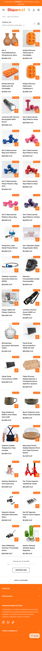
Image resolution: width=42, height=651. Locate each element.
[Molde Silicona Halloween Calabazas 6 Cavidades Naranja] (31, 71)
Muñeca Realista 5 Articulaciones (9, 482)
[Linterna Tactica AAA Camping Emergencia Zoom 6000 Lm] (31, 297)
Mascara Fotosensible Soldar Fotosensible (31, 278)
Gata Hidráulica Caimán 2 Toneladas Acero (10, 548)
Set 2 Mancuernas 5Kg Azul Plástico (9, 151)
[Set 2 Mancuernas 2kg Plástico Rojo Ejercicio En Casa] (31, 169)
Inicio (3, 16)
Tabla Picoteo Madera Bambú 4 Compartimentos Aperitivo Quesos (30, 380)
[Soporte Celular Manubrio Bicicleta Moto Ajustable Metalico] (10, 500)
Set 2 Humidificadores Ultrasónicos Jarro (9, 52)
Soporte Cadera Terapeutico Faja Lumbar (9, 448)
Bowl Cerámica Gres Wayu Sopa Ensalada (31, 413)
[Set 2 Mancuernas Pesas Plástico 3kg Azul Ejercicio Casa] (10, 169)
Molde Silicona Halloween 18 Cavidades (8, 86)
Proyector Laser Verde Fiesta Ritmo (10, 247)
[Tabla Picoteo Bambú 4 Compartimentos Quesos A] (31, 364)
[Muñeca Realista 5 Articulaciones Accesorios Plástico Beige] (10, 469)
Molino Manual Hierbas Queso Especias (29, 548)
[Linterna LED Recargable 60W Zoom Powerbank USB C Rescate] (10, 105)
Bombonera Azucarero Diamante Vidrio (10, 345)
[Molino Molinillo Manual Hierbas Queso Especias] (31, 533)
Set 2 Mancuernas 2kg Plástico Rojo (30, 182)
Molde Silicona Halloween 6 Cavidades (29, 52)
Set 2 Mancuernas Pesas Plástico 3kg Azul (10, 183)
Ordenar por (6, 22)
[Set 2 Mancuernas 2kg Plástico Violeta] (31, 202)
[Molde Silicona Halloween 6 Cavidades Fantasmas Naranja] (31, 38)
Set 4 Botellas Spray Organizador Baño (31, 247)
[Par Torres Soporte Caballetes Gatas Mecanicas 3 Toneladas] (31, 469)
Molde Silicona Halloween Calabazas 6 (29, 86)
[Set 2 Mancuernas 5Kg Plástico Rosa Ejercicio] (31, 105)
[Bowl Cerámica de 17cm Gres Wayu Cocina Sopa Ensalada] (31, 400)
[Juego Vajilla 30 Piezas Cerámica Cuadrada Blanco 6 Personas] (10, 297)
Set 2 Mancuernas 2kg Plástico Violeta (31, 216)
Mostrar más (21, 570)
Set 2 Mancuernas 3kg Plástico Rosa (30, 151)
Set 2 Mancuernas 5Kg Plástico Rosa (30, 118)
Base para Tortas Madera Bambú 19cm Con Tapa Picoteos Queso (31, 449)
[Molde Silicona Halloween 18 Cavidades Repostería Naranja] (10, 71)
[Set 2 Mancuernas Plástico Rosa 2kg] (10, 202)
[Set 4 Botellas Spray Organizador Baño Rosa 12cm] (31, 233)
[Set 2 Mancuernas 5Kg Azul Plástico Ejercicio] (10, 138)
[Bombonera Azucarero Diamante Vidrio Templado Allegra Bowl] (10, 331)
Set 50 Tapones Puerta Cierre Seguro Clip (31, 514)
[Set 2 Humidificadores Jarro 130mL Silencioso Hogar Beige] (10, 38)
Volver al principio (21, 580)
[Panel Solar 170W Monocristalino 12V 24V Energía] (31, 331)
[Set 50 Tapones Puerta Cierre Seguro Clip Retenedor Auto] (31, 500)
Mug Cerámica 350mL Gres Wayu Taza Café (9, 414)
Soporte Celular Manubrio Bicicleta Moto (10, 514)
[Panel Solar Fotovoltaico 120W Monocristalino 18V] (10, 364)
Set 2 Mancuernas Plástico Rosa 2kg (9, 216)
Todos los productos (13, 16)
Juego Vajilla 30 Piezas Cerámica (8, 311)
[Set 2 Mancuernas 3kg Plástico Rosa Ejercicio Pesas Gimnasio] (31, 138)
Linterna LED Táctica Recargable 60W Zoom (10, 119)
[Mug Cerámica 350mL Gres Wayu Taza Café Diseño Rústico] (10, 400)
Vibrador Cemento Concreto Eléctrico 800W (9, 278)
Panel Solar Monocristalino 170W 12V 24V (29, 345)
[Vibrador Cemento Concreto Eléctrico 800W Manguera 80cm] (10, 264)
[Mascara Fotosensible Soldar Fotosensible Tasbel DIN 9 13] (31, 264)
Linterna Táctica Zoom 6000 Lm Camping (29, 312)
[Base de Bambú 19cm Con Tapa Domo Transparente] (31, 433)
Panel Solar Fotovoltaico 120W (10, 377)
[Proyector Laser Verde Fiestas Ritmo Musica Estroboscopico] (10, 233)
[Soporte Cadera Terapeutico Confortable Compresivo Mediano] (10, 433)
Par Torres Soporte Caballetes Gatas (30, 482)
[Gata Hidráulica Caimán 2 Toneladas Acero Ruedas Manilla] (10, 533)
